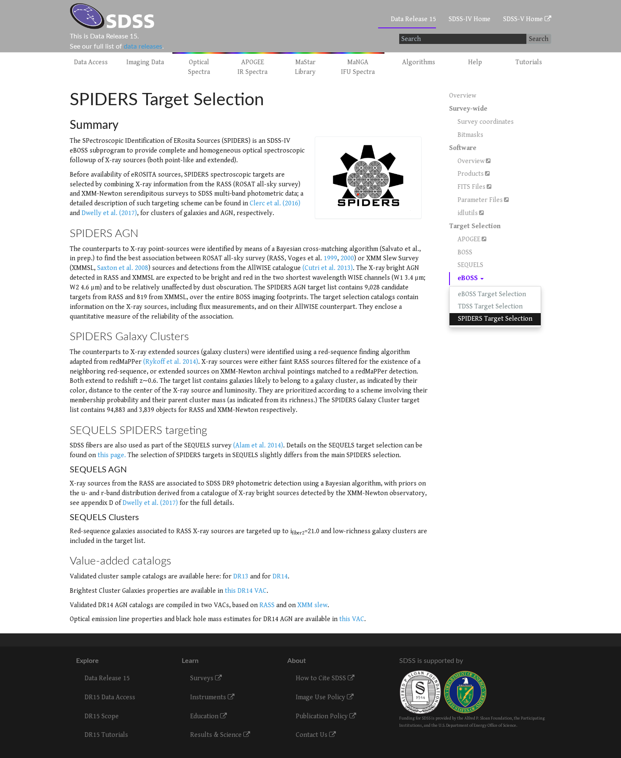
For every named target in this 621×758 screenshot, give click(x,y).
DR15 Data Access (109, 697)
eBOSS (468, 278)
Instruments (209, 697)
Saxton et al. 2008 (122, 268)
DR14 (280, 577)
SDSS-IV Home (469, 19)
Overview (462, 96)
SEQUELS (470, 265)
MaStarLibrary (305, 67)
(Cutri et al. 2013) (327, 268)
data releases (143, 46)
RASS (267, 605)
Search (538, 39)
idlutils (468, 213)
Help (475, 62)
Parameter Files (480, 200)
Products (471, 174)
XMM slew (312, 605)
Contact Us (312, 735)
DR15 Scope (101, 716)
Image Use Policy (321, 697)
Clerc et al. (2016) (275, 203)
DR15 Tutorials (106, 735)
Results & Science (216, 735)
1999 (330, 258)
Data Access (91, 62)
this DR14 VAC (246, 591)
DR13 (240, 577)
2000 (347, 258)
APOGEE (469, 239)
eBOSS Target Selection (492, 294)
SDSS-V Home (524, 19)
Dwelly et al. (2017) (109, 213)
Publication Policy (322, 716)
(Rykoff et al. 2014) (170, 362)
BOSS (465, 252)
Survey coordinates (486, 122)
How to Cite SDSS (322, 678)
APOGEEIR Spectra (252, 67)
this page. (112, 455)
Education (205, 716)
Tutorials (528, 62)
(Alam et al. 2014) (258, 446)
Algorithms (418, 62)
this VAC (351, 619)
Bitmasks (470, 135)
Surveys (202, 678)
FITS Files (471, 187)
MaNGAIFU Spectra (358, 67)
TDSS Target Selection (490, 307)
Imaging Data (145, 62)
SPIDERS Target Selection (495, 319)
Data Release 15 (413, 19)
